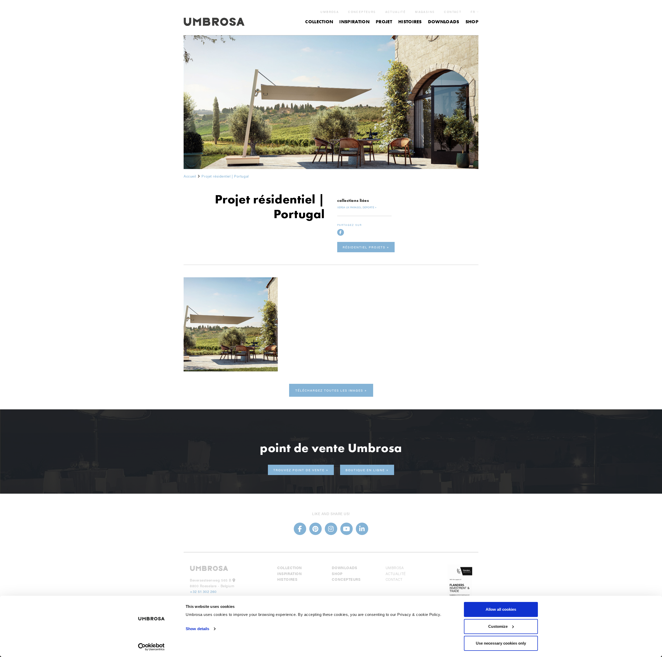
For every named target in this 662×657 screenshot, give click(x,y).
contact (452, 12)
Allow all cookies (501, 609)
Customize (498, 626)
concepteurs (362, 12)
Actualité (395, 12)
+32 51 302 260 (203, 591)
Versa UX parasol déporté (355, 207)
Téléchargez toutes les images (329, 390)
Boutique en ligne (365, 470)
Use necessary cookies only (501, 643)
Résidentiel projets (364, 247)
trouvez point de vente (299, 470)
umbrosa (329, 12)
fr (473, 12)
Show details (197, 629)
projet (384, 22)
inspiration (354, 22)
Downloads (443, 22)
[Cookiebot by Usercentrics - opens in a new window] (151, 647)
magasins (425, 12)
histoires (410, 22)
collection (319, 22)
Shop (471, 22)
